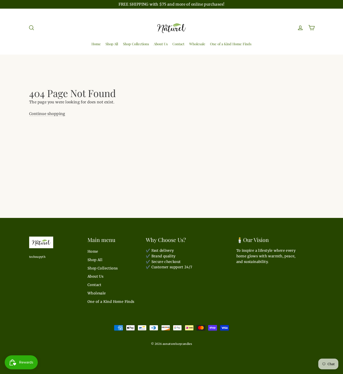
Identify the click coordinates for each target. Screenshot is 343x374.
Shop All (111, 44)
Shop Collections (136, 44)
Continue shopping (47, 113)
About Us (161, 44)
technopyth (37, 257)
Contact (178, 44)
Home (96, 44)
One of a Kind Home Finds (231, 44)
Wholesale (197, 44)
